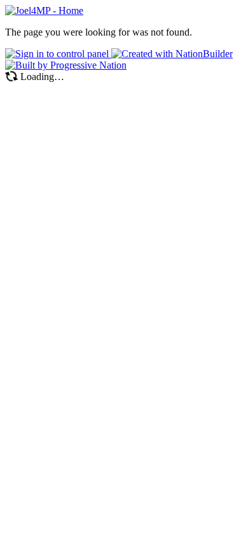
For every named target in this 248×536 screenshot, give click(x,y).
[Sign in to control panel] (58, 53)
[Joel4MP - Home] (44, 10)
